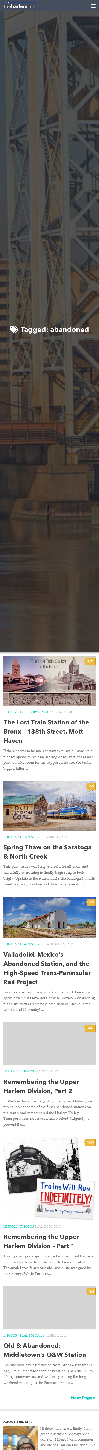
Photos (47, 712)
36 (92, 1142)
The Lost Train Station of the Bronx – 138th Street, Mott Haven (46, 732)
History (31, 712)
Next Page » (83, 1398)
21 (92, 661)
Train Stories (32, 837)
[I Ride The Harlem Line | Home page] (25, 6)
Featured (12, 712)
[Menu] (93, 5)
